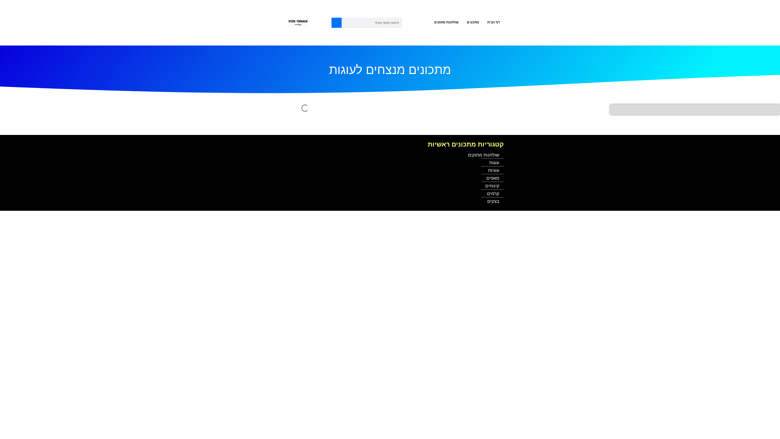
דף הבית (493, 22)
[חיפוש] (337, 23)
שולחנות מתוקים (446, 22)
